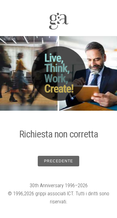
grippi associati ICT (54, 194)
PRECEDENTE (58, 161)
